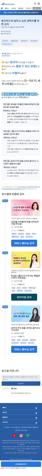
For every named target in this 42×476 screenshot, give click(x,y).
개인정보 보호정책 (26, 427)
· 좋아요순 (14, 388)
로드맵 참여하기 (21, 464)
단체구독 (18, 430)
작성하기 (21, 384)
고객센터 (6, 427)
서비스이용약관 (15, 427)
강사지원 (24, 430)
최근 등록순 (6, 388)
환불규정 (35, 427)
